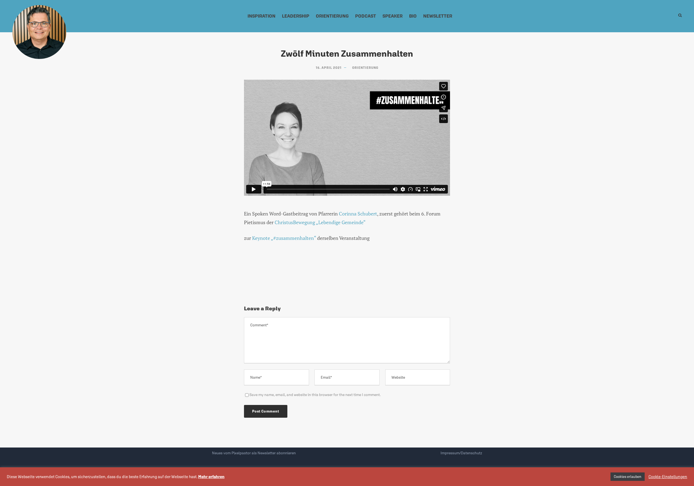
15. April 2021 (329, 68)
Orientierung (332, 16)
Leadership (295, 16)
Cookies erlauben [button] (627, 477)
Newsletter (437, 16)
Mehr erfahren (211, 476)
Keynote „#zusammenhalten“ (284, 238)
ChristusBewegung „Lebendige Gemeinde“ (320, 222)
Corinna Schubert (358, 213)
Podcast (365, 16)
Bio (413, 16)
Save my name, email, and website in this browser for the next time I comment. (315, 394)
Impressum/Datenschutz (461, 453)
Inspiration (261, 16)
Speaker (393, 16)
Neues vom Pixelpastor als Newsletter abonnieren (254, 453)
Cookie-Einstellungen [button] (667, 476)
